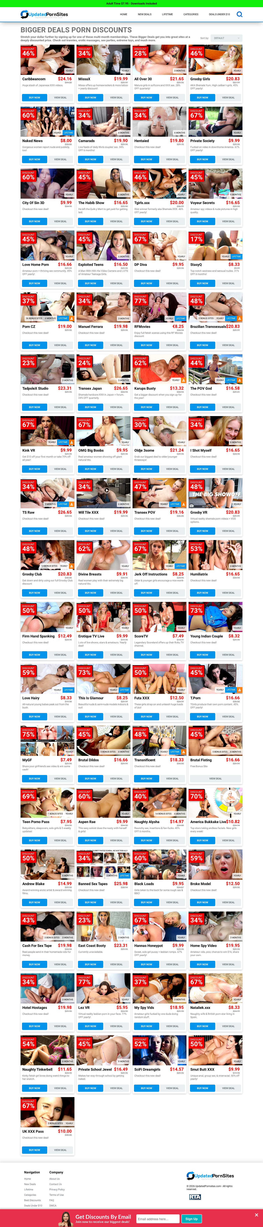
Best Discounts (32, 1200)
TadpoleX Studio (35, 388)
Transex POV (144, 512)
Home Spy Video (203, 946)
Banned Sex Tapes (93, 884)
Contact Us (55, 1184)
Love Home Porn (35, 265)
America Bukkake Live (208, 822)
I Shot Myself (200, 450)
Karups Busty (145, 388)
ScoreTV (141, 636)
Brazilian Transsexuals (208, 327)
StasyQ (196, 265)
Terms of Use (56, 1194)
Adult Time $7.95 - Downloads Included (131, 3)
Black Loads (144, 884)
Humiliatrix (199, 574)
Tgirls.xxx (142, 203)
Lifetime (167, 14)
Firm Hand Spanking (38, 636)
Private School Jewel (95, 1069)
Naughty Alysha (146, 822)
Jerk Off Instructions (150, 574)
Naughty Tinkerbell (37, 1069)
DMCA (52, 1205)
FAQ (51, 1200)
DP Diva (140, 265)
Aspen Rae (87, 822)
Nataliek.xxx (200, 1008)
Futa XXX (141, 698)
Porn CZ (28, 327)
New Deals (144, 14)
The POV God (201, 388)
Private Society (202, 141)
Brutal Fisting (201, 760)
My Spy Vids (144, 1008)
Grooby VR (198, 512)
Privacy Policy (57, 1189)
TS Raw (28, 512)
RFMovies (142, 327)
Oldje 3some (144, 450)
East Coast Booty (92, 946)
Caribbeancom (33, 79)
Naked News (32, 141)
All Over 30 (143, 79)
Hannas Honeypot (148, 946)
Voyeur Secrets (202, 203)
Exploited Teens (90, 265)
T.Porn (195, 698)
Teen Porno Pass (35, 822)
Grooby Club (32, 574)
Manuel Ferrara (90, 327)
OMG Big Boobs (91, 450)
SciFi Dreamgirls (147, 1069)
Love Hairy (30, 698)
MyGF (27, 760)
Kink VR (28, 450)
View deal (60, 97)
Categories (191, 14)
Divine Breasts (89, 574)
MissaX (84, 79)
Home (123, 14)
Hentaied (141, 141)
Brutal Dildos (88, 760)
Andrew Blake (33, 884)
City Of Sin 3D (33, 203)
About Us (54, 1178)
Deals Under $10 (219, 14)
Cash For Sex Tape (37, 946)
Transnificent (144, 760)
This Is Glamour (90, 698)
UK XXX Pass (33, 1131)
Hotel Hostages (34, 1008)
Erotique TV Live (91, 636)
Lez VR (84, 1008)
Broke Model (200, 884)
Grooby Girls (200, 79)
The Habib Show (91, 203)
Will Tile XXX (88, 512)
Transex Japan (90, 388)
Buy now (34, 97)
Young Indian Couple (206, 636)
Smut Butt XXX (202, 1069)
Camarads (86, 141)
